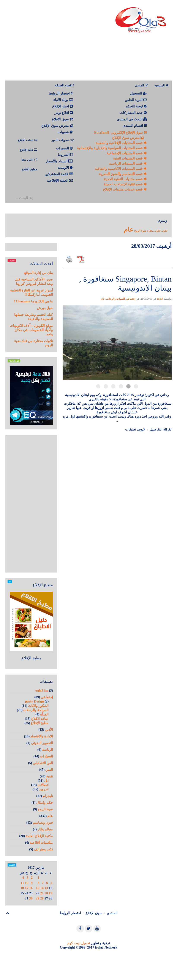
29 (37, 898)
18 (22, 888)
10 (26, 883)
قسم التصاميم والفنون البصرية (121, 174)
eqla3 (160, 298)
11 (22, 883)
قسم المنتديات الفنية (128, 158)
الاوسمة (64, 167)
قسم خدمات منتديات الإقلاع (123, 189)
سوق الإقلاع (93, 913)
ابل (46, 780)
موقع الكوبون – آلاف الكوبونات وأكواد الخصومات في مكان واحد (31, 330)
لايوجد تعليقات (135, 429)
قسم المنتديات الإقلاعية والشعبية (120, 143)
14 (42, 888)
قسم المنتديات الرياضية (126, 163)
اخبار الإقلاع (61, 106)
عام (128, 229)
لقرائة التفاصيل (161, 429)
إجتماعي (130, 298)
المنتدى (112, 913)
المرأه (44, 714)
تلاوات (164, 231)
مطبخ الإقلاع (29, 169)
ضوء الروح (140, 230)
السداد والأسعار (57, 161)
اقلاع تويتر (62, 113)
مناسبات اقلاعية (41, 842)
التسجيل (136, 93)
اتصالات (43, 785)
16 (31, 888)
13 (46, 888)
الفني (49, 769)
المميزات (63, 148)
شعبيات (64, 132)
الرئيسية (160, 85)
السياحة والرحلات (115, 298)
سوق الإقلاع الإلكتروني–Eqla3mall (119, 132)
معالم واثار (45, 829)
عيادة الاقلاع (40, 718)
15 (37, 888)
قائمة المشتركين (57, 174)
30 (31, 898)
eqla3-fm (41, 690)
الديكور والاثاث (38, 705)
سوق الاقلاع (61, 119)
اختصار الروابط (60, 93)
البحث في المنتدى (130, 119)
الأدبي (49, 729)
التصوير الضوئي (42, 743)
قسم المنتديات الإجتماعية (125, 153)
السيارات (46, 756)
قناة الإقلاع (27, 150)
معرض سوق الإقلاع (126, 137)
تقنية (49, 776)
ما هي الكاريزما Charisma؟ (33, 301)
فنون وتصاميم (43, 822)
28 (42, 898)
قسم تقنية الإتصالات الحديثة (124, 184)
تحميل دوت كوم (78, 943)
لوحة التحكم (135, 106)
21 (42, 893)
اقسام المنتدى (133, 125)
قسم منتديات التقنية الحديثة (123, 179)
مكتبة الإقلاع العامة (39, 836)
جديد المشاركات (132, 113)
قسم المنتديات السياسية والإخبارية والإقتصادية (110, 148)
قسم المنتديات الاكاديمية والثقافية (119, 168)
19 (50, 893)
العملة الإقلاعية (58, 180)
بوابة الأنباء (61, 100)
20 (46, 893)
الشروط (64, 154)
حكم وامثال (44, 802)
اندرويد (44, 789)
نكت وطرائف (43, 849)
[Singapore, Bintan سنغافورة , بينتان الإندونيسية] (117, 267)
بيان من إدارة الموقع (38, 272)
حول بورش (45, 308)
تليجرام (48, 796)
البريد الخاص (134, 100)
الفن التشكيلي (43, 763)
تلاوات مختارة (153, 231)
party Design (34, 701)
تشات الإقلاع (26, 140)
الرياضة (47, 749)
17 (26, 888)
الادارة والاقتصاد (41, 736)
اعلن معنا (27, 159)
